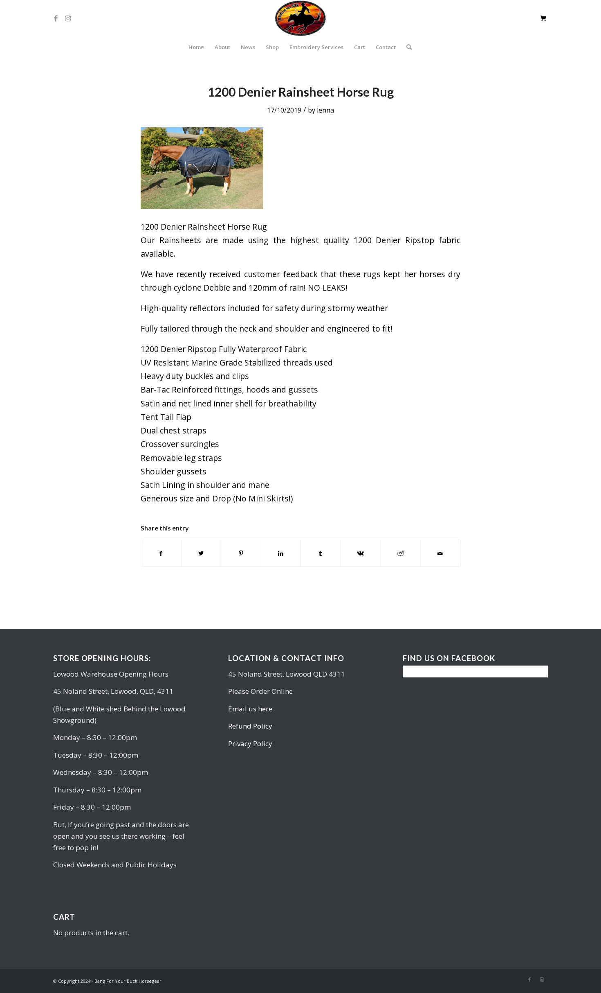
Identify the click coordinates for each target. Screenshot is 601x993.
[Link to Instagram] (68, 18)
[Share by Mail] (440, 553)
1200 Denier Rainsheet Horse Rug (301, 91)
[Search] (406, 47)
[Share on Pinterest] (241, 553)
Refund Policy (250, 726)
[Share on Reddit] (400, 553)
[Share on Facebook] (161, 553)
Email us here (250, 708)
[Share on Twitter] (201, 553)
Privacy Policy (250, 743)
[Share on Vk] (361, 553)
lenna (325, 110)
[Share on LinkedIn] (281, 553)
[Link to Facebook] (55, 18)
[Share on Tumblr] (321, 553)
